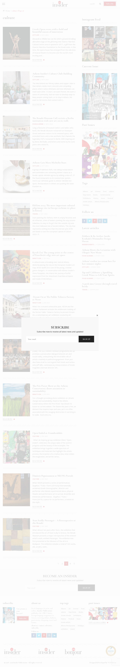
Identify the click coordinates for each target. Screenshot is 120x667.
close (97, 315)
